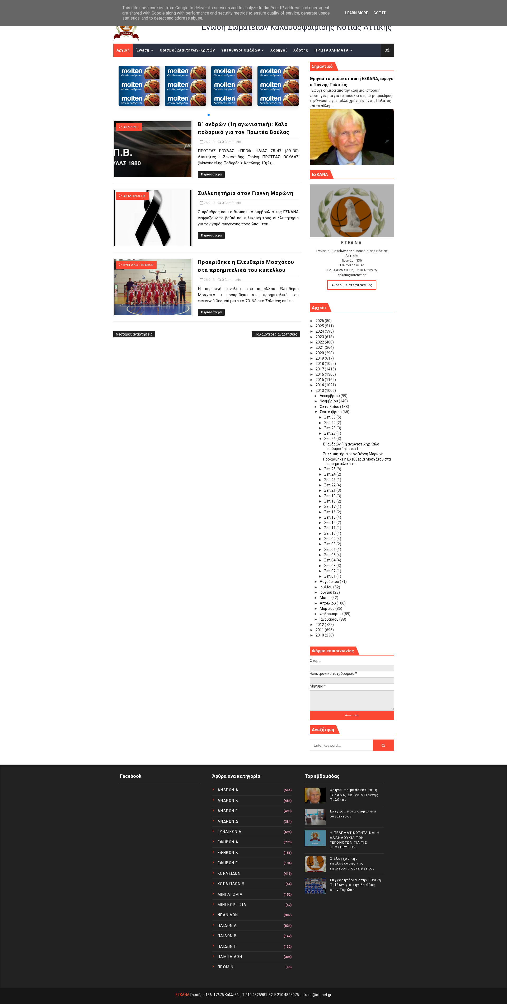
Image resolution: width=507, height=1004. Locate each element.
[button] (209, 115)
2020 (320, 353)
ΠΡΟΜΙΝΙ (226, 967)
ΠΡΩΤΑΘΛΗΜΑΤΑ (331, 50)
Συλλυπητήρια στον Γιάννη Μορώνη (245, 193)
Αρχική (123, 50)
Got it (379, 13)
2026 (320, 321)
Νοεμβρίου (329, 401)
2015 (320, 380)
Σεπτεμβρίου (331, 412)
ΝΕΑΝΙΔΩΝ (228, 915)
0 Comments (231, 142)
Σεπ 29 (330, 423)
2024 (320, 331)
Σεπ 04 (330, 560)
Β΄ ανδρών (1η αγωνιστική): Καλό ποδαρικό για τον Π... (351, 446)
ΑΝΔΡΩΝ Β (131, 127)
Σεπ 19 (330, 496)
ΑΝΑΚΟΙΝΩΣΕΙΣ (134, 196)
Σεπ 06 (330, 549)
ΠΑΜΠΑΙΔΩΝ (230, 957)
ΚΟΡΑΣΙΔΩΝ (229, 873)
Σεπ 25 (330, 469)
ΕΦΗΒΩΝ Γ (228, 863)
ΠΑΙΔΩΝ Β (227, 936)
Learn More (356, 13)
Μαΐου (325, 598)
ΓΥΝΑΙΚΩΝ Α (230, 832)
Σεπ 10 (330, 533)
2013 (320, 390)
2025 (320, 326)
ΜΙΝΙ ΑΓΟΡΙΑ (230, 894)
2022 (320, 342)
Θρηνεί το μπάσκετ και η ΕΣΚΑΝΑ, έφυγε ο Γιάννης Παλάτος (354, 794)
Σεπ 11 (330, 528)
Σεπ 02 (330, 571)
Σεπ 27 (330, 433)
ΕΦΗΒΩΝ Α (228, 842)
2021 (320, 347)
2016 (320, 374)
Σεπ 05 (330, 555)
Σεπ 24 (330, 474)
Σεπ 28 (330, 428)
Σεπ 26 (330, 438)
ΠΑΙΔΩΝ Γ (227, 946)
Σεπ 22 (330, 485)
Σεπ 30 (330, 417)
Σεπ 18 (330, 501)
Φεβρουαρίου (332, 614)
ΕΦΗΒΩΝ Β (228, 852)
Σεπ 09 (330, 539)
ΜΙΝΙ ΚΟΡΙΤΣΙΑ (232, 905)
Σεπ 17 (330, 506)
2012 (320, 624)
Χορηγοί (278, 50)
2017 (320, 369)
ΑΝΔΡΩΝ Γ (228, 811)
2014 (320, 385)
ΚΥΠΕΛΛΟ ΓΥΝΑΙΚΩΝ (138, 265)
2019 (320, 358)
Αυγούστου (330, 581)
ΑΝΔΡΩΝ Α (228, 790)
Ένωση (142, 50)
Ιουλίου (326, 587)
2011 (320, 630)
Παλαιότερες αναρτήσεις (276, 334)
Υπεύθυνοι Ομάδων (240, 50)
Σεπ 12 (330, 522)
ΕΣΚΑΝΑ (183, 995)
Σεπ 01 (330, 576)
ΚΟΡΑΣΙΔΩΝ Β (231, 884)
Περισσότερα (211, 174)
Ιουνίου (326, 592)
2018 (320, 363)
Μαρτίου (327, 608)
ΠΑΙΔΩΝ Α (227, 925)
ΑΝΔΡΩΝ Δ (228, 821)
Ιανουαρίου (329, 619)
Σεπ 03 (330, 566)
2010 (320, 635)
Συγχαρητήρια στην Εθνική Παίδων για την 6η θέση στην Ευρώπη (355, 884)
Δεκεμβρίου (330, 396)
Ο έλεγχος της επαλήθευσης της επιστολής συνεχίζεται (352, 863)
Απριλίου (328, 603)
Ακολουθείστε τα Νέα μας (351, 285)
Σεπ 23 (330, 480)
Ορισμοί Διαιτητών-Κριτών (187, 50)
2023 (320, 337)
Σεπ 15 (330, 517)
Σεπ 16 (330, 512)
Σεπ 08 (330, 544)
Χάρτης (300, 50)
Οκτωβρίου (330, 407)
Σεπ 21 (330, 490)
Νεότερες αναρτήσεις (134, 334)
